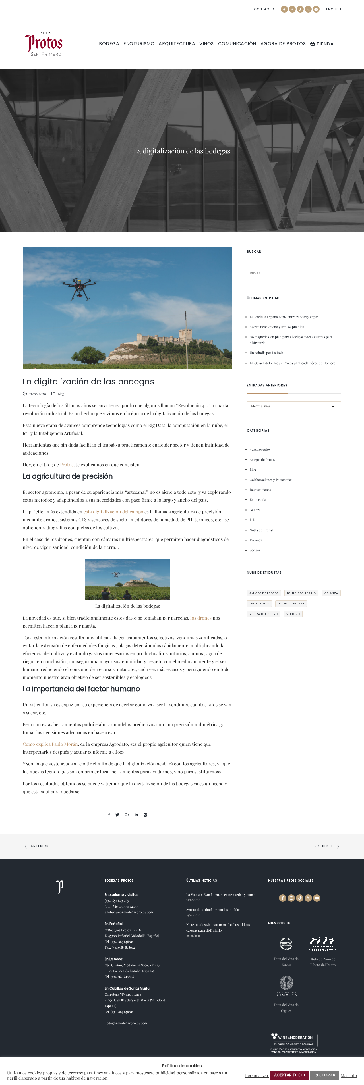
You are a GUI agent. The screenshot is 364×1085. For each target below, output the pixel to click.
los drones (201, 618)
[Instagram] (292, 9)
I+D (252, 519)
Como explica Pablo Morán (50, 744)
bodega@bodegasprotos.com (126, 1023)
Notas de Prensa (262, 530)
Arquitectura (177, 43)
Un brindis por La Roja (266, 352)
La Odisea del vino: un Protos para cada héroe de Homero (292, 363)
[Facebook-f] (284, 9)
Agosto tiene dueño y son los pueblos (277, 326)
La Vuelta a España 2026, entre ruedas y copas (284, 317)
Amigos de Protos (262, 459)
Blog (61, 393)
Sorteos (255, 550)
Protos (66, 464)
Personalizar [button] (257, 1075)
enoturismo (259, 603)
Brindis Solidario (301, 593)
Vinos (206, 43)
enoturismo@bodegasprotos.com (129, 912)
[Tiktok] (300, 9)
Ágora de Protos (283, 43)
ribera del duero (263, 614)
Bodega (109, 43)
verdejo (293, 614)
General (255, 509)
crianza (331, 593)
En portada (258, 499)
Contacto (264, 9)
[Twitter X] (308, 9)
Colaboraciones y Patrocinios (271, 479)
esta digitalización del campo (113, 512)
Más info (349, 1075)
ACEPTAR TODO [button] (289, 1075)
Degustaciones (260, 489)
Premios (256, 540)
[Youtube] (316, 9)
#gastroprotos (260, 449)
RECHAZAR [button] (324, 1075)
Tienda (324, 43)
